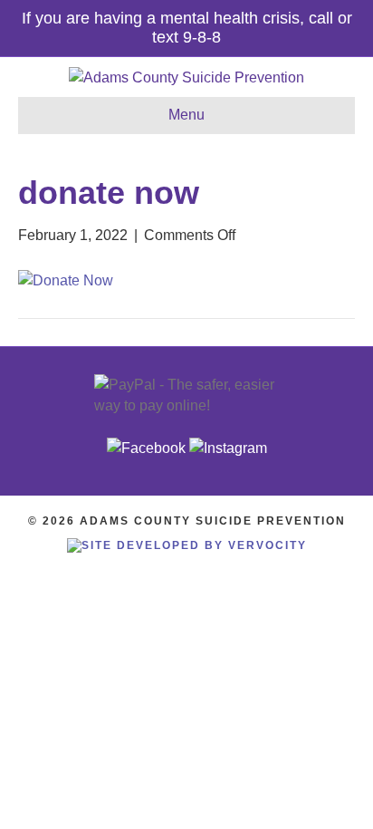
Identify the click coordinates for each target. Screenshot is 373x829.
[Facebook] (146, 447)
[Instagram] (228, 447)
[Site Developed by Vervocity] (187, 545)
